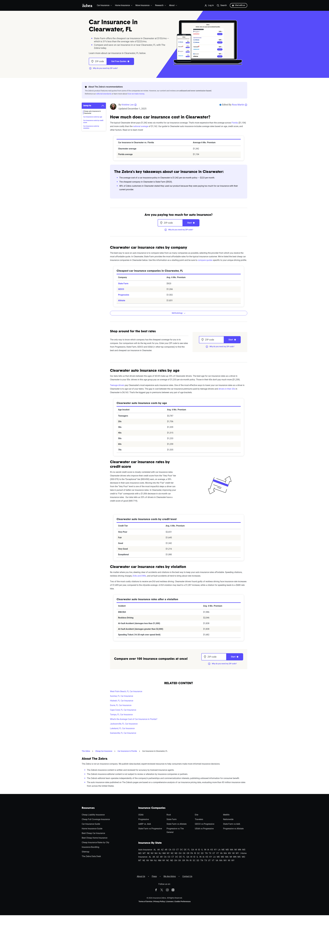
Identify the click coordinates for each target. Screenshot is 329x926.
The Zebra (86, 751)
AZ (162, 849)
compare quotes (205, 260)
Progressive (123, 295)
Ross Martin (238, 104)
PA (191, 853)
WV (229, 853)
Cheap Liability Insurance (93, 814)
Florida (235, 122)
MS (243, 849)
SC (198, 853)
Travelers (199, 819)
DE (185, 849)
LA (219, 849)
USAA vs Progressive (204, 828)
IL (202, 849)
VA (221, 853)
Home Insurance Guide (92, 828)
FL (189, 849)
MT (144, 853)
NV (152, 853)
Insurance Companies (151, 808)
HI (196, 849)
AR (166, 849)
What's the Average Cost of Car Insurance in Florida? (133, 719)
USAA (140, 814)
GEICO (121, 289)
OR (188, 853)
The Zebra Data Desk (91, 856)
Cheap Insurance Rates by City (95, 842)
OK (184, 853)
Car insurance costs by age (92, 117)
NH (156, 853)
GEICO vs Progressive (204, 824)
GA (192, 849)
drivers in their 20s (226, 389)
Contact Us (187, 876)
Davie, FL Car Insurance (120, 705)
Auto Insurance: (145, 849)
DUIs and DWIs (139, 576)
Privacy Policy (159, 901)
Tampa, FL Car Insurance (121, 714)
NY (168, 853)
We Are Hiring (169, 876)
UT (213, 853)
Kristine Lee (128, 104)
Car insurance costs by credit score (93, 121)
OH (180, 853)
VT (217, 853)
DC (181, 849)
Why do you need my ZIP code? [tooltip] (105, 68)
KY (215, 849)
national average (140, 126)
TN (206, 853)
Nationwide (228, 819)
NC (172, 853)
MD (227, 849)
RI (195, 853)
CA (170, 849)
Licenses (169, 901)
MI (235, 849)
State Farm (123, 283)
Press (154, 876)
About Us (141, 876)
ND (176, 853)
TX (210, 853)
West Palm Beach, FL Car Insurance (126, 691)
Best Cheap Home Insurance (94, 838)
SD (202, 853)
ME (223, 849)
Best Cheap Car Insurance (93, 833)
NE (148, 853)
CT (177, 849)
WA (225, 853)
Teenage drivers (117, 385)
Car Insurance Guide (91, 824)
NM (164, 853)
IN (205, 849)
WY (237, 853)
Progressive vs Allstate (233, 828)
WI (233, 853)
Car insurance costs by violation (91, 127)
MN (239, 849)
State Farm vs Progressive (150, 828)
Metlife (226, 814)
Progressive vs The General (175, 830)
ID (199, 849)
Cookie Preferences (183, 901)
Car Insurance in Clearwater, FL (155, 751)
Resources (88, 808)
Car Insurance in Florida (127, 751)
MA (231, 849)
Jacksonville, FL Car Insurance (124, 724)
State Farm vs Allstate (176, 824)
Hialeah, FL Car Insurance (121, 700)
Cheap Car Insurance (103, 751)
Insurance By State (150, 843)
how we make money (136, 94)
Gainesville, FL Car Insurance (123, 733)
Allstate (121, 300)
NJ (160, 853)
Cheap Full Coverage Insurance (96, 819)
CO (173, 849)
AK (158, 849)
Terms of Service (145, 901)
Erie (196, 814)
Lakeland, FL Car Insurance (122, 728)
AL (155, 849)
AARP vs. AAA (144, 824)
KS (211, 849)
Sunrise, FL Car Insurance (121, 696)
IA (208, 849)
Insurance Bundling (90, 847)
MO (139, 853)
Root (169, 814)
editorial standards (103, 94)
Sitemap (85, 851)
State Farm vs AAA (231, 824)
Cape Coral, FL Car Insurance (123, 710)
